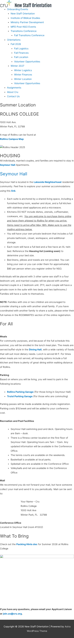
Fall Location (21, 57)
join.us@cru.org (12, 613)
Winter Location (23, 79)
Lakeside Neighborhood (47, 182)
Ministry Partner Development (27, 22)
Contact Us (13, 96)
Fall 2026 (16, 44)
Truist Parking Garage (20, 396)
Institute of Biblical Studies (25, 18)
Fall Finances (21, 52)
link (13, 190)
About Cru (12, 92)
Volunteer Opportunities (27, 61)
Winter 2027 (17, 65)
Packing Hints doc (26, 544)
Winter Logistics (23, 70)
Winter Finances (23, 74)
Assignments (14, 87)
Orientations (13, 39)
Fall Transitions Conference (29, 35)
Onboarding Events (17, 9)
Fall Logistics (21, 48)
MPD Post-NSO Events (23, 26)
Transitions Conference (23, 31)
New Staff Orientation (23, 13)
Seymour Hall (7, 165)
